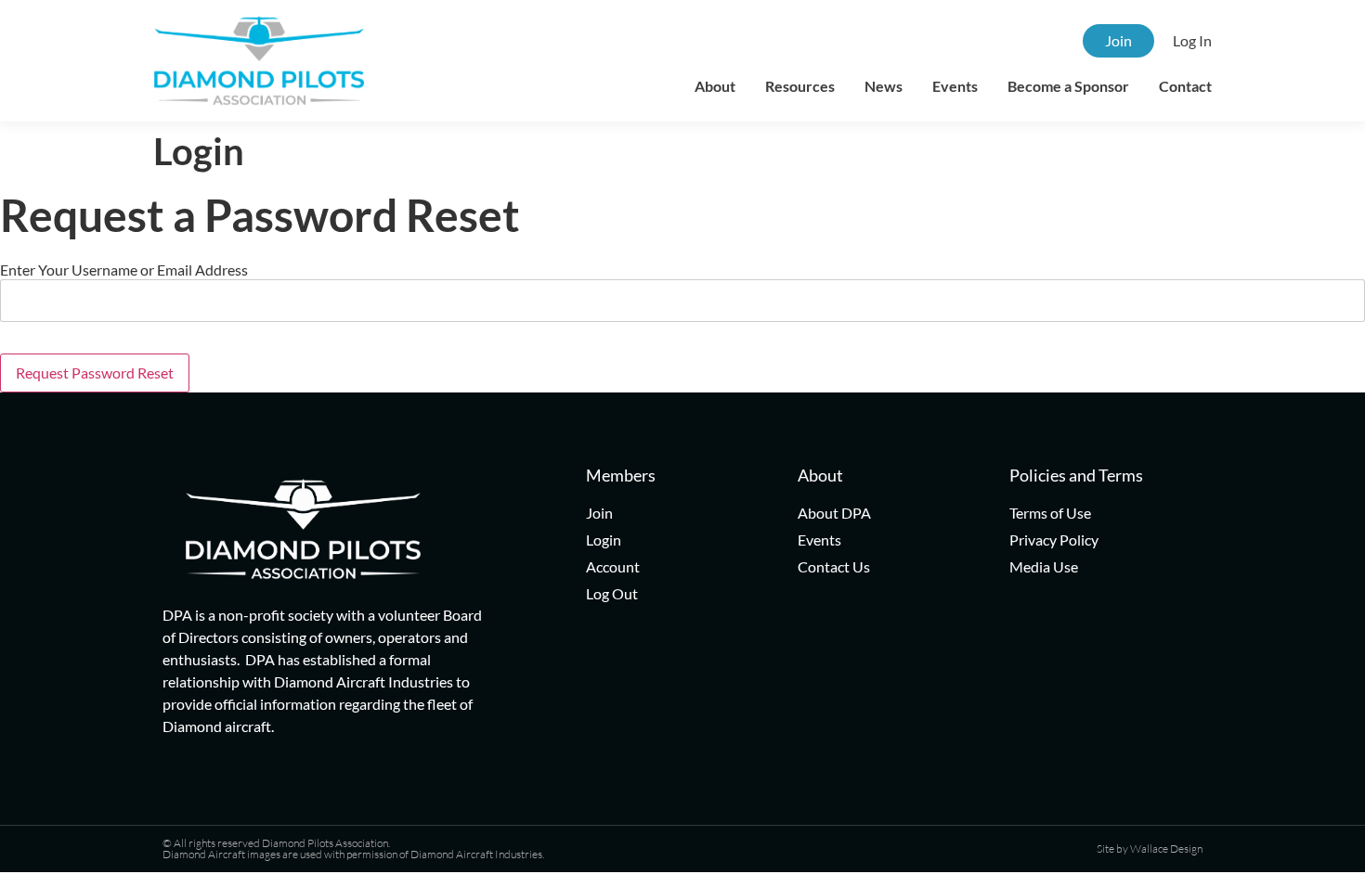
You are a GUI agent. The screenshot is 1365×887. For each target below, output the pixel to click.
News (883, 86)
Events (955, 86)
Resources (800, 86)
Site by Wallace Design (1149, 848)
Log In (1192, 40)
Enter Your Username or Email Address (124, 269)
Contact (1185, 86)
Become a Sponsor (1068, 86)
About (715, 86)
